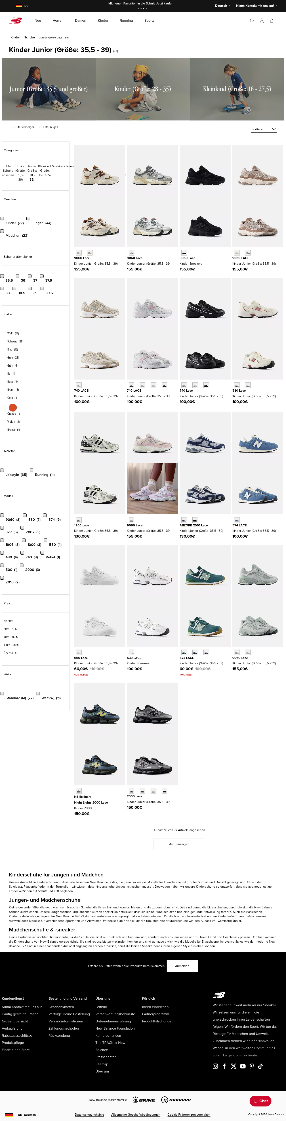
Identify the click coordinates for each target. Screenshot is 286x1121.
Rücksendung (59, 1035)
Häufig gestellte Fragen (20, 1014)
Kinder (15, 37)
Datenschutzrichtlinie (89, 1115)
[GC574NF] (195, 652)
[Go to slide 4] (147, 9)
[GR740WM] (195, 385)
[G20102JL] (184, 520)
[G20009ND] (153, 791)
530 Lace (239, 391)
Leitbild (101, 1007)
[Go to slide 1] (139, 9)
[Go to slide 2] (141, 9)
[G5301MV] (248, 385)
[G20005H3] (142, 791)
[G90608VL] (248, 652)
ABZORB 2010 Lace (194, 525)
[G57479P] (237, 520)
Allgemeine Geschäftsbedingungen (135, 1115)
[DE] (16, 6)
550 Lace (81, 658)
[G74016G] (164, 385)
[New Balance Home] (17, 20)
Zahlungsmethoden (63, 1028)
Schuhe (29, 37)
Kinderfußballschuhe (174, 921)
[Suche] (252, 20)
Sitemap (101, 1064)
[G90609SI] (89, 252)
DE (27, 1115)
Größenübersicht (15, 1021)
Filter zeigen (50, 127)
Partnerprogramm (155, 1014)
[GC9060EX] (248, 252)
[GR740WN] (184, 385)
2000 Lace (134, 796)
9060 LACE (240, 258)
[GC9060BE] (131, 520)
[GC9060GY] (131, 252)
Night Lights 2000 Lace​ (91, 802)
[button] (261, 20)
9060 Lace (82, 258)
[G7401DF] (131, 385)
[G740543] (78, 385)
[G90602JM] (78, 252)
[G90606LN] (237, 652)
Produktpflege (13, 1043)
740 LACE (81, 391)
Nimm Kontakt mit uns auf (22, 1007)
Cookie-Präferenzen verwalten (189, 1115)
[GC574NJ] (206, 652)
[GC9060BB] (184, 252)
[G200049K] (78, 791)
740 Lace (186, 391)
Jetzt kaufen (164, 3)
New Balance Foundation (115, 1028)
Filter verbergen (25, 127)
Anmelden (182, 966)
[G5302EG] (237, 385)
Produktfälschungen (157, 1021)
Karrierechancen (108, 1035)
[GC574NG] (184, 652)
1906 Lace (81, 525)
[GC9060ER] (237, 252)
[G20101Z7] (195, 520)
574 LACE (239, 525)
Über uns (102, 1071)
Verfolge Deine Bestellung (69, 1014)
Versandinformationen (65, 1021)
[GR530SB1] (131, 652)
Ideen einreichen (155, 1007)
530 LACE (134, 658)
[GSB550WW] (78, 652)
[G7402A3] (142, 385)
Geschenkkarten (61, 1007)
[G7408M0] (153, 385)
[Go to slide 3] (144, 9)
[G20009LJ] (131, 791)
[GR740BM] (206, 385)
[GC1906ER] (78, 520)
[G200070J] (164, 791)
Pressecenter (105, 1057)
